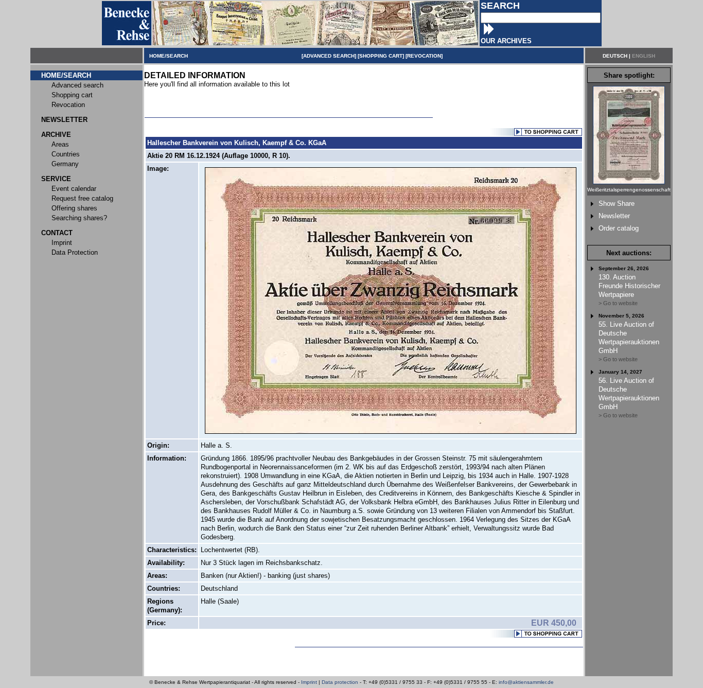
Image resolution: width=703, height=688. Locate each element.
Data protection (340, 682)
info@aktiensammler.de (526, 682)
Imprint (309, 682)
